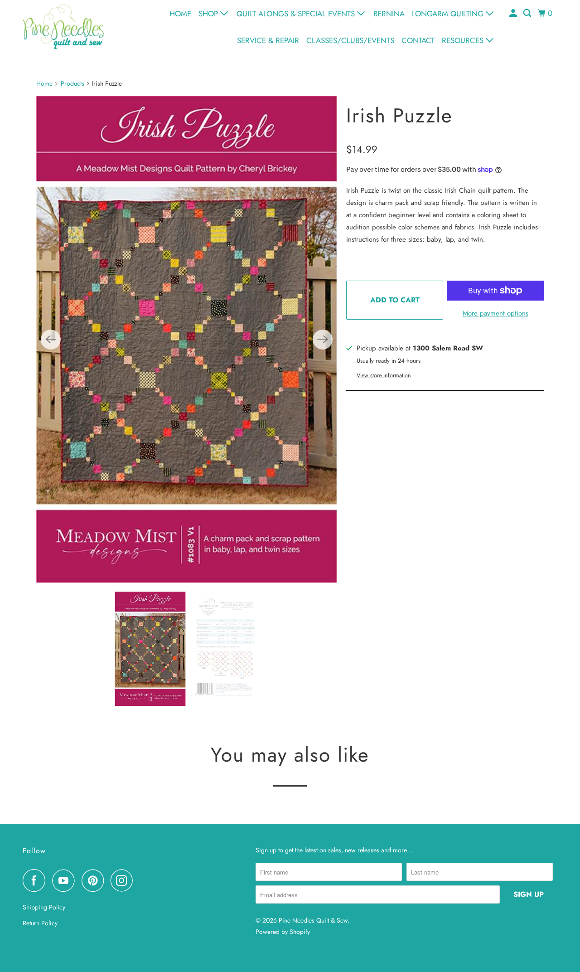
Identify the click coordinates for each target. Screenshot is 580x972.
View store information (384, 375)
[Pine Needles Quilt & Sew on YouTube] (65, 880)
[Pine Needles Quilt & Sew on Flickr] (142, 880)
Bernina (389, 13)
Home (180, 13)
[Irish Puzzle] (186, 339)
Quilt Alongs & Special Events (297, 13)
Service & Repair (268, 40)
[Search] (528, 13)
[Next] (323, 340)
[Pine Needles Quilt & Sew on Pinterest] (95, 880)
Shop (209, 13)
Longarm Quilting (449, 13)
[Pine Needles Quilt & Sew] (63, 26)
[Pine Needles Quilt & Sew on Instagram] (124, 880)
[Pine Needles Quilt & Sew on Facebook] (36, 880)
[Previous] (51, 340)
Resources (464, 40)
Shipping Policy (44, 907)
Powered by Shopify (283, 931)
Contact (418, 40)
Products (72, 83)
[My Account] (514, 13)
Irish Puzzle (399, 115)
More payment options (495, 313)
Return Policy (40, 923)
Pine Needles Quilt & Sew (313, 920)
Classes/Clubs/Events (350, 40)
